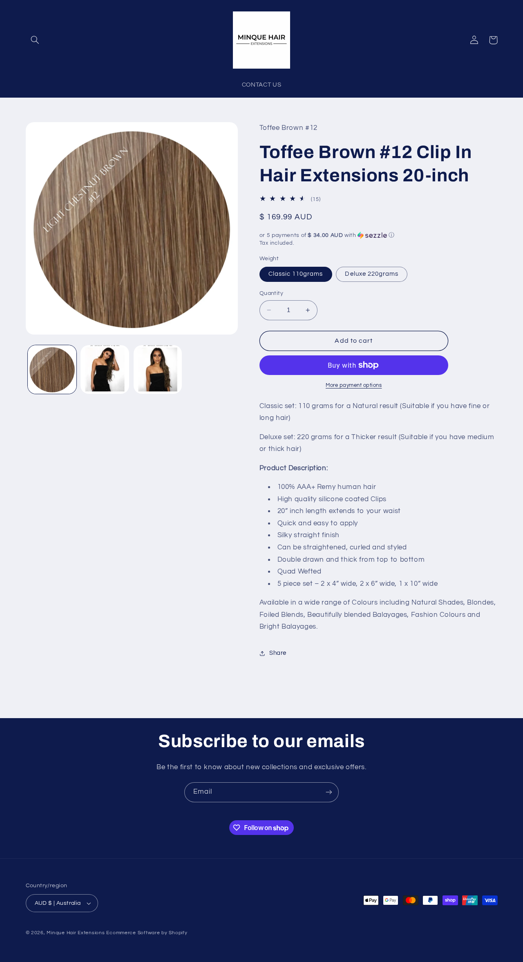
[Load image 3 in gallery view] (158, 369)
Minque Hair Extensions (76, 933)
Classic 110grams (295, 274)
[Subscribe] (329, 792)
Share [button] (277, 653)
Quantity (271, 293)
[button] (35, 40)
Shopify (178, 933)
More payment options (354, 385)
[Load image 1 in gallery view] (52, 369)
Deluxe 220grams (371, 274)
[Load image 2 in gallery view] (104, 369)
